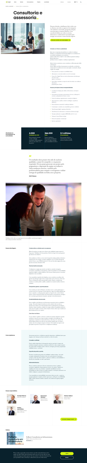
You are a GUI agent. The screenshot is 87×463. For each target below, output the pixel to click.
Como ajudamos (9, 6)
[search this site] (80, 2)
